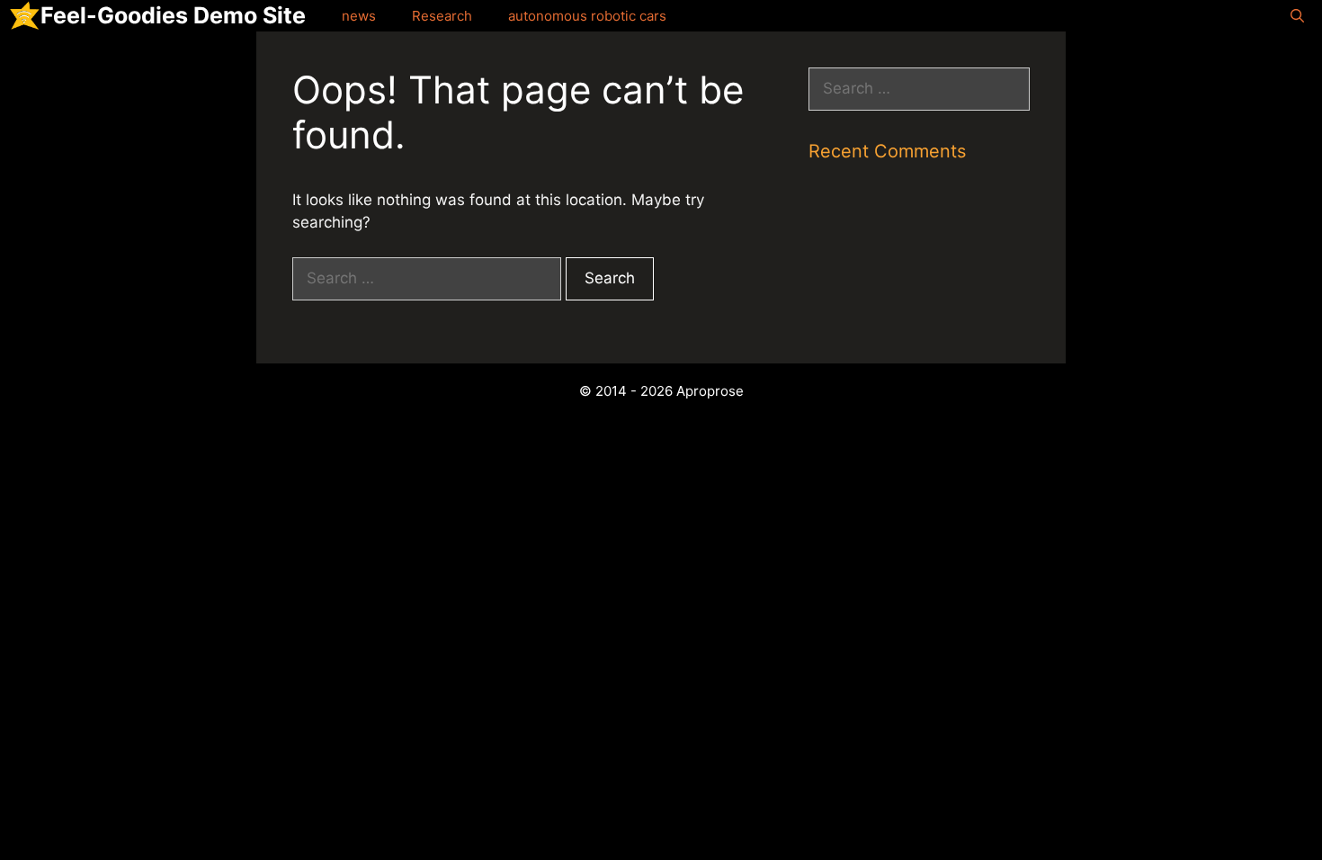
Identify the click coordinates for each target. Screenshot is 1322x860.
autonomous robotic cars (587, 15)
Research (442, 15)
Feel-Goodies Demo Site (173, 15)
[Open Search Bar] (1297, 15)
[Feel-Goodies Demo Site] (24, 15)
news (359, 15)
